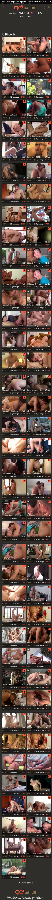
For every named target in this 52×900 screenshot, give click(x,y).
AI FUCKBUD (26, 17)
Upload (38, 899)
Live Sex (12, 13)
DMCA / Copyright (13, 897)
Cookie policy (16, 899)
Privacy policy (28, 899)
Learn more (25, 3)
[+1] (3, 7)
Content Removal (38, 897)
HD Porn (40, 13)
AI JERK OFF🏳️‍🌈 (26, 13)
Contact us (26, 897)
